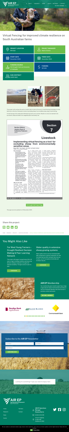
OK (31, 430)
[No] (67, 428)
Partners (21, 408)
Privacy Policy (36, 430)
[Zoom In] (20, 198)
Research (5, 411)
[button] (33, 3)
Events (5, 418)
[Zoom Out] (18, 198)
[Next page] (10, 198)
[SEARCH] (53, 381)
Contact (21, 411)
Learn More (16, 270)
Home (4, 408)
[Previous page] (8, 198)
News (4, 415)
